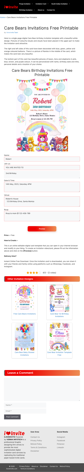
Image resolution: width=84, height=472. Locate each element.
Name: (7, 155)
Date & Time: (9, 180)
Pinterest (60, 444)
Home (2, 17)
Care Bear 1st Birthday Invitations (59, 315)
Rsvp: (6, 210)
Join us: (7, 164)
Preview (42, 229)
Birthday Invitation (25, 10)
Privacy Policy (36, 441)
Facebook (61, 441)
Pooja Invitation (24, 4)
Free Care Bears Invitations (25, 314)
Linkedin (60, 447)
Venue (6, 195)
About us (41, 10)
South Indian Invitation (59, 4)
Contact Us (51, 10)
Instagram (61, 437)
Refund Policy (36, 444)
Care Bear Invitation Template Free (59, 353)
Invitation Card (41, 4)
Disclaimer (35, 451)
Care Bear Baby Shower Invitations (24, 353)
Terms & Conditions (39, 447)
